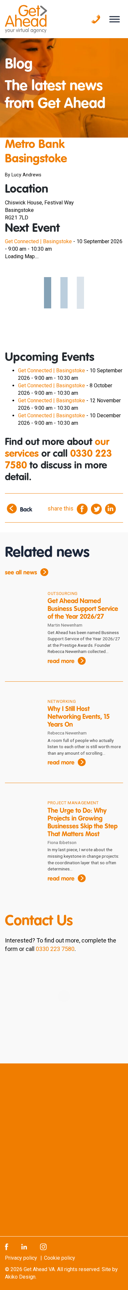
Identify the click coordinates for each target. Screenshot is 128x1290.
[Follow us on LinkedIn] (24, 1246)
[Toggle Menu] (114, 19)
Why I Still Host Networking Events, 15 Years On (79, 717)
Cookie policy (59, 1257)
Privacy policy (21, 1257)
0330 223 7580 (55, 948)
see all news (21, 573)
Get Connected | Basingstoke (38, 241)
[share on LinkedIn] (110, 509)
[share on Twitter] (96, 509)
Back (26, 510)
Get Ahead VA (39, 1269)
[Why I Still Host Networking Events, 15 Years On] (21, 712)
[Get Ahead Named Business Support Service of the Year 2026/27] (21, 604)
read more (61, 661)
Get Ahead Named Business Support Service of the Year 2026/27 (83, 609)
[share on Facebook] (82, 509)
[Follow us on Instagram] (43, 1246)
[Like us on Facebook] (6, 1246)
